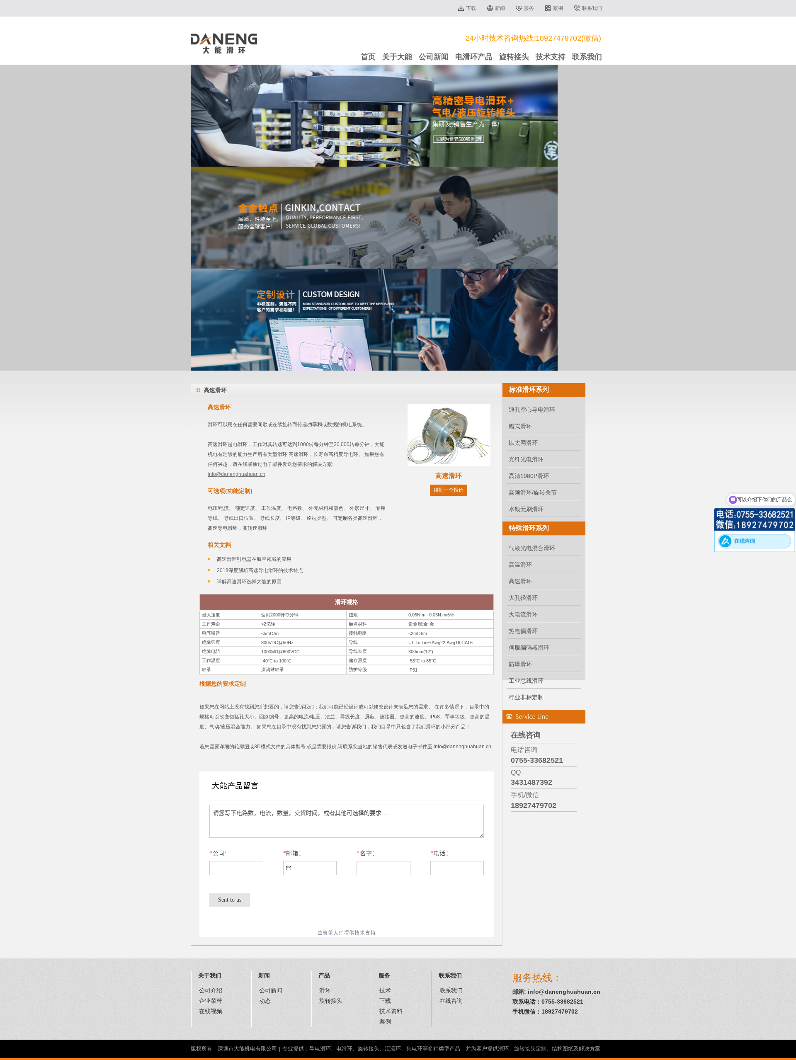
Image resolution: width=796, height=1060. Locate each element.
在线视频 (210, 1011)
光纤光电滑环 (526, 459)
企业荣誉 (210, 1000)
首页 (368, 57)
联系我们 (592, 8)
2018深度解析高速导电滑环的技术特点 (260, 570)
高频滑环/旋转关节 (533, 492)
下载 (471, 8)
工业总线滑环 (526, 680)
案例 (558, 8)
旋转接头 (514, 57)
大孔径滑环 (523, 597)
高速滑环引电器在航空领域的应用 (254, 559)
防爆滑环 (520, 664)
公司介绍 (210, 990)
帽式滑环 (520, 426)
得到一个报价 (449, 490)
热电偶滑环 (523, 631)
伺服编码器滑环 (529, 647)
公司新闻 (434, 57)
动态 (265, 1000)
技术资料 (391, 1011)
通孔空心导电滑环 (532, 409)
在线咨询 (451, 1000)
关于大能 (397, 57)
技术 (385, 990)
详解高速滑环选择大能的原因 (249, 582)
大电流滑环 (523, 614)
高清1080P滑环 (529, 476)
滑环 (325, 990)
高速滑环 (520, 581)
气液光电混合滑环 (532, 548)
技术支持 (550, 57)
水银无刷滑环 (526, 509)
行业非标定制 (526, 697)
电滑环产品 (474, 57)
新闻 (500, 8)
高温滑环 (520, 564)
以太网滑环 (523, 442)
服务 (529, 8)
